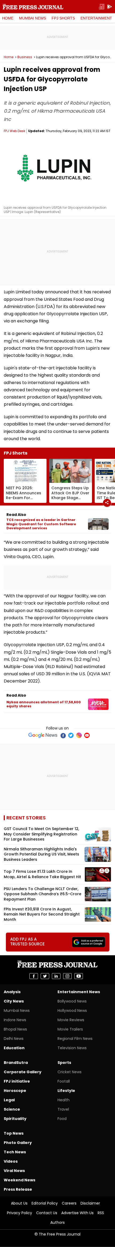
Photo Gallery (18, 1142)
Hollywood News (72, 1010)
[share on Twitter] (45, 976)
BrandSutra (16, 1062)
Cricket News (69, 1072)
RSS (101, 1213)
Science (12, 1109)
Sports (64, 1062)
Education (14, 1048)
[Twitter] (71, 735)
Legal (9, 1100)
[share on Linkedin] (56, 976)
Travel (63, 1109)
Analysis (12, 992)
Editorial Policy (45, 1203)
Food (62, 1118)
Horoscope (15, 1090)
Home (7, 18)
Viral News (14, 1170)
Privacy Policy (19, 1213)
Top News (14, 1133)
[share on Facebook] (33, 976)
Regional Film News (75, 1038)
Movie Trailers (70, 1029)
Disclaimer (90, 1203)
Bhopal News (15, 1029)
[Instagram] (79, 735)
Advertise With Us (77, 1213)
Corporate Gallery (22, 1072)
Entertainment (96, 18)
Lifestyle (66, 1090)
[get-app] (109, 6)
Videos (11, 1161)
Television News (72, 1048)
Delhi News (14, 1038)
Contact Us (46, 1213)
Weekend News (19, 1180)
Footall (63, 1081)
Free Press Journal (33, 6)
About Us (19, 1203)
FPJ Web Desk (14, 131)
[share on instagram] (67, 976)
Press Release (18, 1189)
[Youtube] (87, 735)
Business (24, 57)
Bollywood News (72, 1001)
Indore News (15, 1020)
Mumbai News (32, 18)
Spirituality (15, 1118)
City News (14, 1001)
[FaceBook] (63, 735)
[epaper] (101, 6)
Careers (69, 1203)
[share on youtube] (78, 976)
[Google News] (42, 735)
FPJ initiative (17, 1081)
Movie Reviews (70, 1020)
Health (63, 1100)
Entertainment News (78, 992)
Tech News (15, 1152)
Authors (57, 1222)
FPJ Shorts (63, 18)
